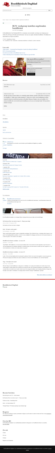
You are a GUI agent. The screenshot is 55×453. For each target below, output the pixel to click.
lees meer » (9, 203)
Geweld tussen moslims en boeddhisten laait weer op (14, 52)
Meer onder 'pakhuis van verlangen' (44, 274)
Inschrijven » (9, 144)
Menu (28, 15)
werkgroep (38, 40)
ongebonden (15, 40)
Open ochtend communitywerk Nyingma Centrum (12, 165)
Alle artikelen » (6, 121)
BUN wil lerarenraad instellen (9, 51)
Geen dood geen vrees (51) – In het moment (11, 395)
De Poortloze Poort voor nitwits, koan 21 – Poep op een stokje (15, 398)
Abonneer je (10, 141)
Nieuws (7, 19)
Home (4, 19)
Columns (4, 437)
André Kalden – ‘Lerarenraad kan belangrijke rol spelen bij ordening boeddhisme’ (20, 49)
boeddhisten (7, 40)
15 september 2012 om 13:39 (43, 93)
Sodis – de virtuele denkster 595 (9, 403)
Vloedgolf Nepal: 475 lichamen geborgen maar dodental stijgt (14, 405)
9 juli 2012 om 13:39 (45, 84)
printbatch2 (30, 40)
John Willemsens (8, 84)
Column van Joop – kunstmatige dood (10, 400)
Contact (4, 432)
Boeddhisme (9, 39)
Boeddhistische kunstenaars (14, 198)
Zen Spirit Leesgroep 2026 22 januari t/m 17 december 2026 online (16, 187)
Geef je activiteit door (7, 132)
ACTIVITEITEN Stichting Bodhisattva (10, 168)
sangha (34, 40)
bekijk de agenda (6, 189)
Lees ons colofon (6, 424)
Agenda (4, 130)
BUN (11, 40)
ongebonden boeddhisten (23, 40)
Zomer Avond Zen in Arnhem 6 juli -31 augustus (12, 161)
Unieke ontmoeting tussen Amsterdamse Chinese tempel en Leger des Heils (19, 54)
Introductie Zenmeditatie (7, 183)
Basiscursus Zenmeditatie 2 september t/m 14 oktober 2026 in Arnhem (16, 176)
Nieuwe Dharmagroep (7, 179)
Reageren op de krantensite (8, 440)
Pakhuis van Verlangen (8, 214)
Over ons (4, 435)
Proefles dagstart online (7, 172)
